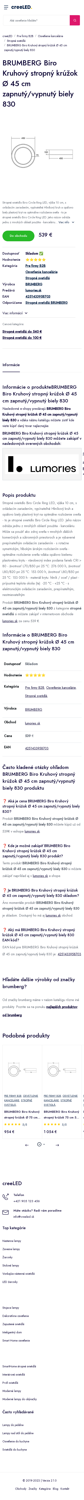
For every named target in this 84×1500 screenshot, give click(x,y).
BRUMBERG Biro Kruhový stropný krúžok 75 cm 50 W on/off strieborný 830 (61, 1114)
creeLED (21, 7)
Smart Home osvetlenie (16, 1340)
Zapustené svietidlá (13, 1324)
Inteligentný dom (12, 1332)
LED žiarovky (10, 1282)
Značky (33, 1489)
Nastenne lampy (11, 1241)
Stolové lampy (10, 1265)
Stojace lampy (10, 1308)
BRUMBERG (33, 709)
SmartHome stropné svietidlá (19, 1366)
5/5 (24, 1125)
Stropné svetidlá (16, 41)
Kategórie (45, 1489)
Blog (55, 1489)
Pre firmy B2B (25, 36)
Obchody (20, 1489)
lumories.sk (10, 621)
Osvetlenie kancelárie (50, 36)
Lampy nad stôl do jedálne (17, 1433)
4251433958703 (37, 748)
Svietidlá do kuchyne (14, 1450)
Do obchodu (18, 235)
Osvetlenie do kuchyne (15, 1441)
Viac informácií (12, 313)
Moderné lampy (11, 1391)
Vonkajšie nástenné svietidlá (18, 1274)
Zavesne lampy (11, 1249)
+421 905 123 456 (26, 1201)
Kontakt (65, 1489)
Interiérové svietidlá (13, 1374)
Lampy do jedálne (12, 1425)
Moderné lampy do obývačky (19, 1399)
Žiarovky (7, 1257)
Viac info (64, 222)
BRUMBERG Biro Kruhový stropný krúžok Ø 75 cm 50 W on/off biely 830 (22, 1114)
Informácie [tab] (11, 365)
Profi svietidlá (10, 1383)
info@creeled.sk (23, 1216)
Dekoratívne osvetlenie (15, 1316)
